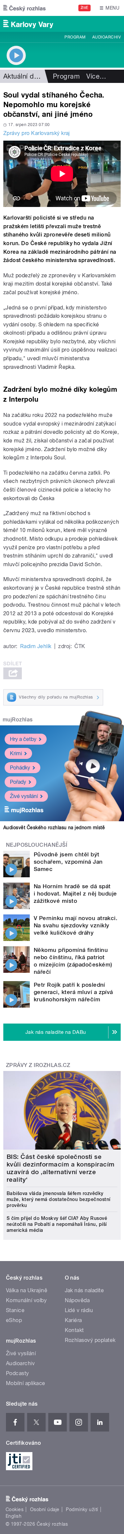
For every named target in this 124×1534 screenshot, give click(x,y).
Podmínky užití (82, 1509)
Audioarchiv (106, 37)
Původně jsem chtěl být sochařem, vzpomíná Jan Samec (68, 861)
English (13, 1516)
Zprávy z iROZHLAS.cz (38, 1065)
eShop (14, 1320)
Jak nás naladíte (84, 1290)
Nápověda (77, 1300)
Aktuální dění (23, 76)
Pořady (18, 782)
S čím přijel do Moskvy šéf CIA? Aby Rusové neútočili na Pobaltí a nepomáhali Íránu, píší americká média (57, 1224)
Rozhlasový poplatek (90, 1340)
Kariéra (73, 1320)
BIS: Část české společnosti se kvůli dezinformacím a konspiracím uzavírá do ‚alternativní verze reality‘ (61, 1168)
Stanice (15, 1310)
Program (74, 37)
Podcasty (17, 1373)
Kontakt (74, 1330)
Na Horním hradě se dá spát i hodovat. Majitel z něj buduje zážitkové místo (75, 893)
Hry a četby (23, 739)
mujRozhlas (18, 719)
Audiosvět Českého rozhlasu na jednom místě (54, 827)
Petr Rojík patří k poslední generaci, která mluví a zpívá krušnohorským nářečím (73, 992)
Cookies (14, 1509)
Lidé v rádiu (79, 1310)
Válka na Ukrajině (26, 1290)
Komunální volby (26, 1300)
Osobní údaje (45, 1509)
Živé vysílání (24, 796)
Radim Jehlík (36, 646)
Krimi (16, 753)
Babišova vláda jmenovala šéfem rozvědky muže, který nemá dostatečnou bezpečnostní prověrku (58, 1199)
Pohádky (20, 768)
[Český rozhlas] (24, 8)
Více (96, 76)
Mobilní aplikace (25, 1383)
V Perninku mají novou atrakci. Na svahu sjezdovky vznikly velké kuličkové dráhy (75, 925)
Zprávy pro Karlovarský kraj (36, 133)
